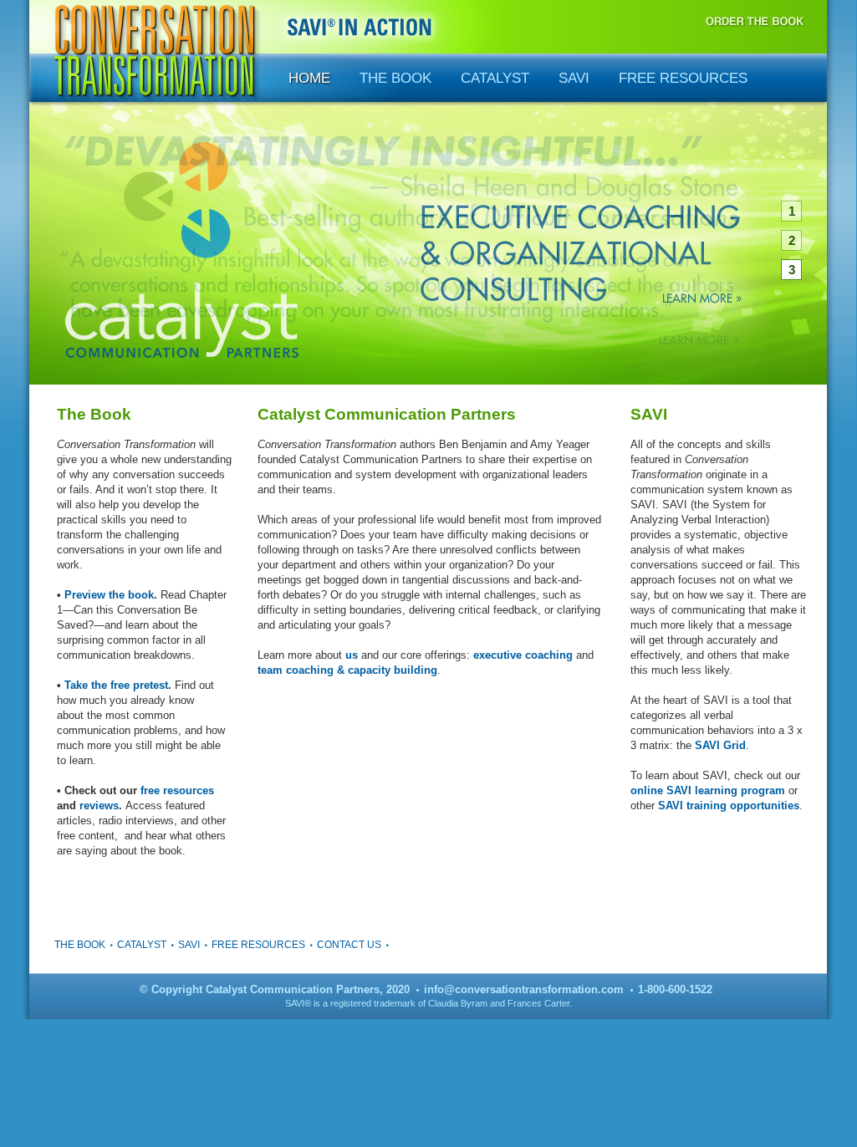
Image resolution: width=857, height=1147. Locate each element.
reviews (99, 805)
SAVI (574, 78)
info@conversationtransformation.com (524, 989)
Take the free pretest (116, 685)
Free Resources (683, 78)
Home (309, 78)
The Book (395, 78)
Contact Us (349, 945)
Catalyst (495, 78)
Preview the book (109, 595)
